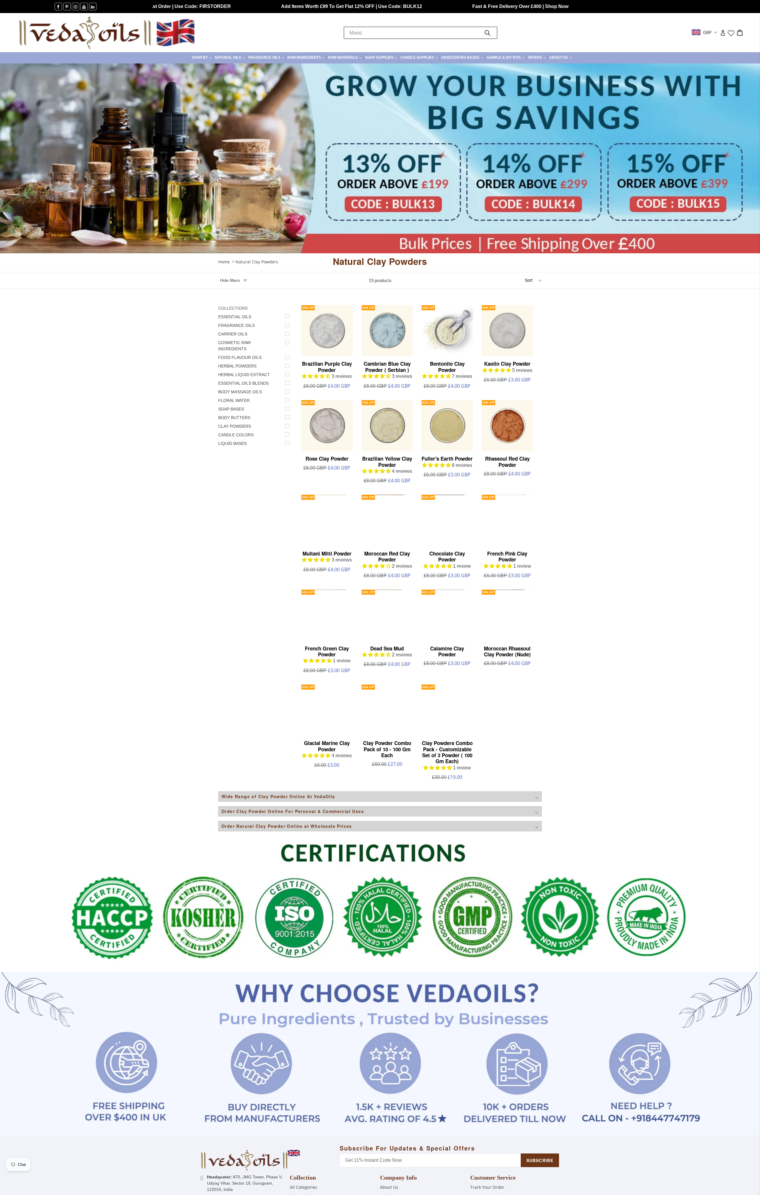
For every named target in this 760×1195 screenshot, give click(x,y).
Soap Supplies (382, 57)
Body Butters (234, 417)
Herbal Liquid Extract (244, 374)
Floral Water (234, 400)
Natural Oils (230, 57)
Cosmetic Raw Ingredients (234, 345)
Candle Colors (236, 434)
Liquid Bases (232, 443)
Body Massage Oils (240, 391)
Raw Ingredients (306, 57)
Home (224, 262)
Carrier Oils (232, 334)
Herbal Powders (237, 366)
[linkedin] (92, 6)
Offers (537, 57)
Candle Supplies (419, 57)
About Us (561, 57)
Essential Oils (234, 316)
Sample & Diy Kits (506, 57)
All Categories (303, 1187)
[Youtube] (84, 6)
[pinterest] (67, 6)
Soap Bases (231, 409)
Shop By (202, 57)
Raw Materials (345, 57)
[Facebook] (58, 6)
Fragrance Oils (267, 57)
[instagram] (75, 6)
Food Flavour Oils (240, 357)
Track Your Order (487, 1187)
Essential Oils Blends (243, 383)
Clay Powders (234, 426)
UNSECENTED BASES (463, 57)
